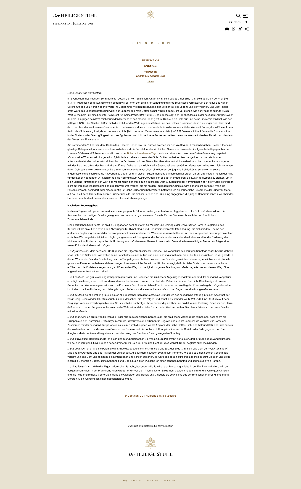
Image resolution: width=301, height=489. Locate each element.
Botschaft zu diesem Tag (141, 153)
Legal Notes (136, 481)
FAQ (125, 481)
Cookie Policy (151, 481)
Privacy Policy (168, 481)
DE (132, 43)
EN (139, 43)
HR (157, 43)
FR (151, 43)
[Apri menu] (245, 15)
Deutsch (236, 23)
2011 (90, 23)
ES (145, 43)
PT (168, 43)
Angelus (80, 23)
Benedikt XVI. (63, 23)
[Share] (247, 29)
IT (163, 43)
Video (151, 81)
